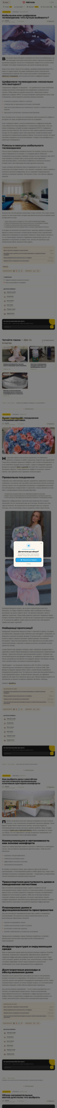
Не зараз (28, 563)
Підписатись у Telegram (30, 560)
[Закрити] (41, 543)
